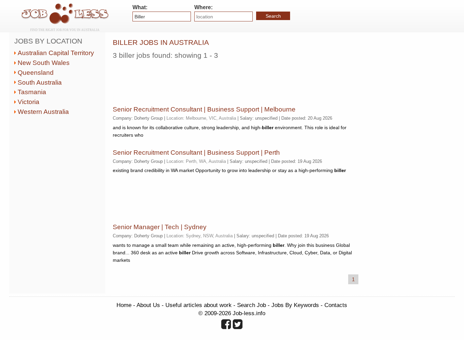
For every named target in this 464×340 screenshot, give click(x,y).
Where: (203, 7)
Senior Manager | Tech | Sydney (160, 227)
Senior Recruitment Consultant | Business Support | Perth (196, 152)
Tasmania (32, 92)
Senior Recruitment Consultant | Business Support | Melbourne (204, 109)
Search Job (251, 305)
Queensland (36, 72)
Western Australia (43, 111)
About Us (148, 305)
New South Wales (44, 62)
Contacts (335, 305)
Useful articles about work (198, 305)
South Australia (40, 82)
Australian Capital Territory (56, 52)
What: (139, 7)
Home (124, 305)
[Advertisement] (236, 80)
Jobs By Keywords (295, 305)
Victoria (28, 101)
